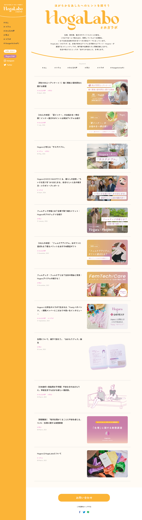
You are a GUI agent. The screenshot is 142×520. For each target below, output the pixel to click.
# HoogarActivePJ (11, 43)
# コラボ (7, 39)
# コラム (7, 26)
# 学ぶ (6, 35)
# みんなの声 (9, 30)
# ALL (6, 22)
